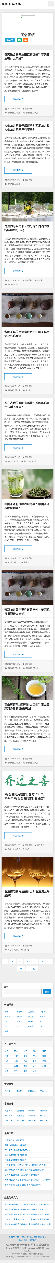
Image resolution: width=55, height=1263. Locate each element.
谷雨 (6, 1056)
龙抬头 (31, 1011)
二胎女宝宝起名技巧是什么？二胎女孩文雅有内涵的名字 (28, 1219)
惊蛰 (25, 1051)
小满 (25, 1056)
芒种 (35, 1056)
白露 (44, 1061)
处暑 (35, 1061)
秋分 (6, 1066)
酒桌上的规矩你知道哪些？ (16, 1145)
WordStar (27, 1251)
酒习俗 (10, 950)
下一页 (32, 968)
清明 (44, 1051)
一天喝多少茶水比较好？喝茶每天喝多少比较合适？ (26, 1165)
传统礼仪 (43, 1090)
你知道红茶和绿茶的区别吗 (16, 1155)
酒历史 (10, 284)
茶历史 (10, 461)
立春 (6, 1051)
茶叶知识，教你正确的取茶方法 (17, 1150)
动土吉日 (8, 1120)
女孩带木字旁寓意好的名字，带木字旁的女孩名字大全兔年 (28, 1224)
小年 (42, 1026)
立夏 (16, 1056)
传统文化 (11, 849)
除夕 (6, 1031)
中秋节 (19, 1021)
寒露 (16, 1066)
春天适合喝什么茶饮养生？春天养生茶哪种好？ (24, 1185)
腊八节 (31, 1026)
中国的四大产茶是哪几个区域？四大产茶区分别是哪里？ (28, 1180)
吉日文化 (8, 1103)
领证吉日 (32, 1110)
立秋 (25, 1061)
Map (47, 1248)
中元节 (7, 1021)
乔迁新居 (32, 1120)
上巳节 (42, 1011)
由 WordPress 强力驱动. (36, 1248)
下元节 (7, 1026)
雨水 (16, 1051)
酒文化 (39, 280)
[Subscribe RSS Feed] (25, 40)
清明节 (19, 1016)
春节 (6, 1011)
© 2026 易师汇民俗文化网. (16, 1248)
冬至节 (19, 1026)
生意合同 (20, 1115)
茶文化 (17, 113)
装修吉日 (32, 1115)
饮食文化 (32, 1090)
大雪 (6, 1071)
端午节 (31, 1016)
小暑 (6, 1061)
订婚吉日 (20, 1110)
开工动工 (43, 1115)
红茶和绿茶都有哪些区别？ (16, 1160)
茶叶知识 (11, 113)
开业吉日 (8, 1115)
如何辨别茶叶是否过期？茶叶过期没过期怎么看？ (25, 1170)
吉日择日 (40, 845)
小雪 (44, 1066)
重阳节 (31, 1021)
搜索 (6, 987)
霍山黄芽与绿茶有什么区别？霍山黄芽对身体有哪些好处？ (27, 706)
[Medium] (19, 40)
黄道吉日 (26, 849)
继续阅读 (22, 99)
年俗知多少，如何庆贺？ (15, 1140)
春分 (35, 1051)
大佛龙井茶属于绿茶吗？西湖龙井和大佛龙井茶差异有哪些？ (27, 128)
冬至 (16, 1071)
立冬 (35, 1066)
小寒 (25, 1071)
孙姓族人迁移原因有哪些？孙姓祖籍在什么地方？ (25, 1209)
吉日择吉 (18, 849)
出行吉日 (20, 1120)
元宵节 (19, 1011)
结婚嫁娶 (43, 1110)
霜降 (25, 1066)
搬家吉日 (43, 1120)
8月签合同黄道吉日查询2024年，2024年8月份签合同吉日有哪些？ (25, 796)
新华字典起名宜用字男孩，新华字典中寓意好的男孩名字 (28, 1214)
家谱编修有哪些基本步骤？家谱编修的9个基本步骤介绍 (27, 1204)
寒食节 (7, 1016)
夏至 (44, 1056)
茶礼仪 (16, 562)
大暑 (16, 1061)
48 (22, 969)
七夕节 (42, 1016)
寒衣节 (42, 1021)
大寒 (35, 1071)
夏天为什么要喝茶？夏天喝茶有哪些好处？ (22, 1175)
